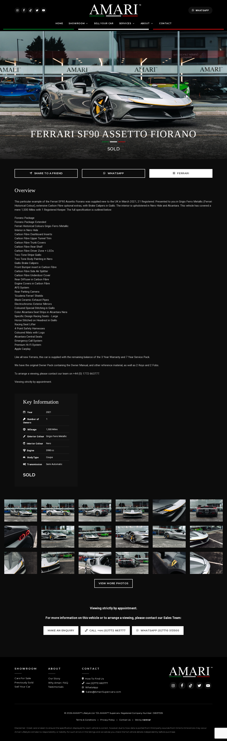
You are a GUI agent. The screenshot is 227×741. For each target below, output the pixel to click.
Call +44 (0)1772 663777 (106, 630)
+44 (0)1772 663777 (96, 683)
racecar (146, 720)
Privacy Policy (107, 719)
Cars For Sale (23, 678)
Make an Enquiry (61, 630)
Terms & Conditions (86, 719)
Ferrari (182, 173)
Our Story (54, 678)
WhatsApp (202, 10)
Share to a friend (48, 173)
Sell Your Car (23, 686)
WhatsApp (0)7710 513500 (159, 630)
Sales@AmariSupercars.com (103, 691)
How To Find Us (94, 678)
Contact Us (125, 719)
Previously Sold (24, 682)
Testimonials (55, 686)
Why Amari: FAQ (58, 682)
